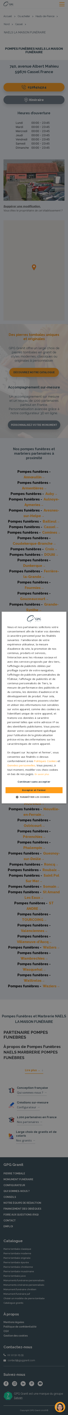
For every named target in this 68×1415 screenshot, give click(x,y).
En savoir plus (42, 774)
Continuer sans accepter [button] (34, 781)
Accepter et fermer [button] (34, 790)
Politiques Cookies (45, 761)
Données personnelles (21, 765)
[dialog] (34, 707)
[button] (34, 797)
